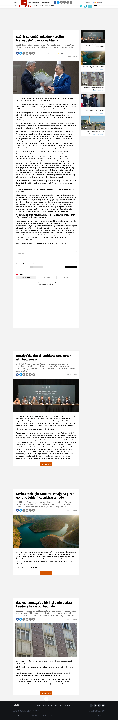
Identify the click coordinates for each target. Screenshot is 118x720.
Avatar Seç (38, 267)
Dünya (41, 5)
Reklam (23, 715)
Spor (56, 705)
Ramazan (53, 5)
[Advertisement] (46, 308)
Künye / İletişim (17, 715)
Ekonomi (47, 5)
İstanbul (95, 5)
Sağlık (61, 705)
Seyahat (67, 705)
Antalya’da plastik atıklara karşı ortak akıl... (39, 2)
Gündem (36, 5)
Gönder (71, 267)
